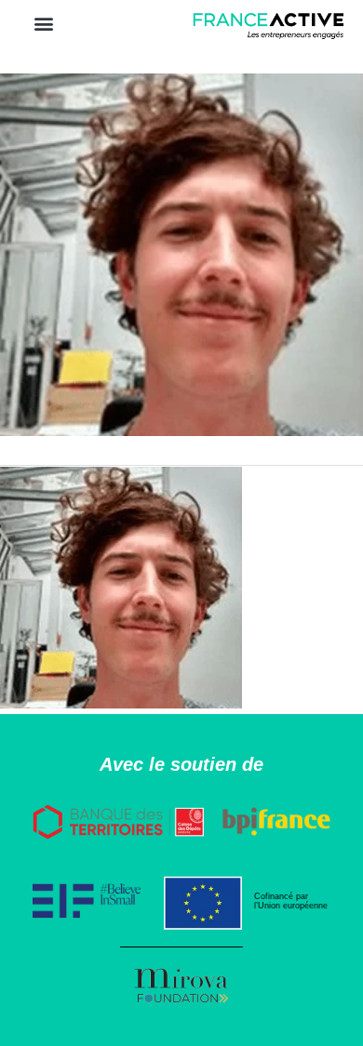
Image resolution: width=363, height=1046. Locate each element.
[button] (43, 22)
